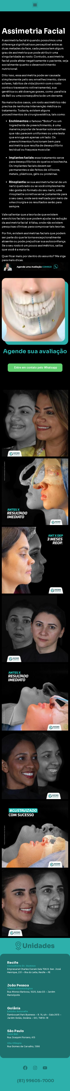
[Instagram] (35, 1067)
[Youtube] (44, 1067)
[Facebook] (25, 1067)
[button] (35, 5)
